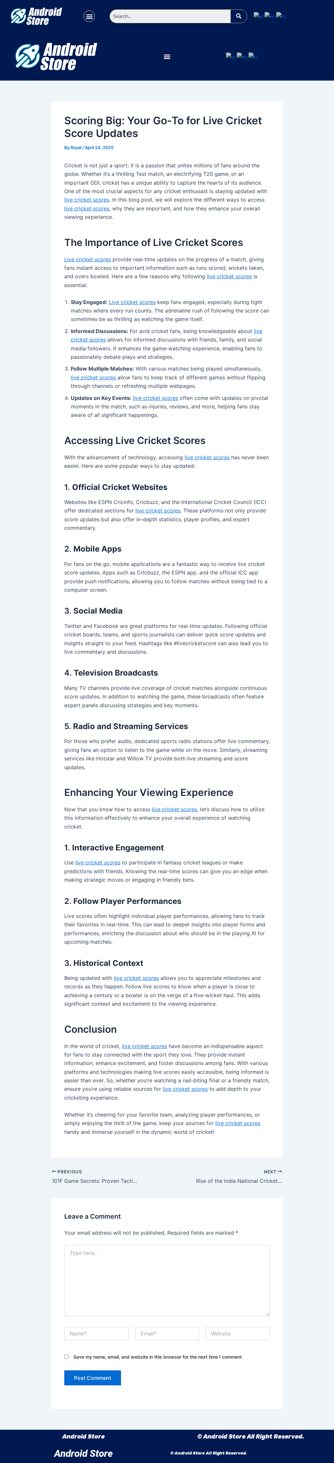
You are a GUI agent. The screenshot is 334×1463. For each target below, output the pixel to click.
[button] (89, 16)
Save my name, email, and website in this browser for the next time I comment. (158, 1357)
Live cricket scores (87, 259)
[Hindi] (281, 16)
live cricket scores (86, 199)
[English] (270, 16)
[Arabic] (259, 16)
